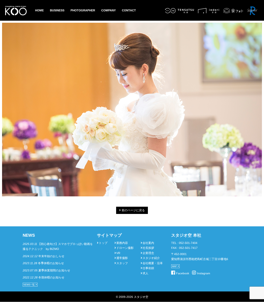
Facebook (182, 273)
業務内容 (122, 243)
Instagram (203, 273)
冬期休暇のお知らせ (51, 277)
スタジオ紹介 (151, 258)
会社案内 (148, 243)
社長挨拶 (148, 247)
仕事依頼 (148, 268)
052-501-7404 (188, 243)
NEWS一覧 (29, 284)
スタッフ (122, 263)
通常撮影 (122, 258)
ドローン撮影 (125, 247)
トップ (103, 243)
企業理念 (148, 253)
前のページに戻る (133, 210)
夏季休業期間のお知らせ (54, 270)
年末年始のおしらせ (51, 256)
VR (118, 253)
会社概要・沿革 (153, 263)
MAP (174, 266)
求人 (145, 273)
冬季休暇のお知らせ (51, 263)
